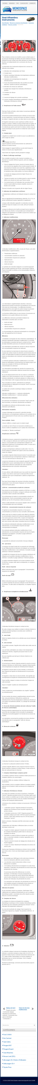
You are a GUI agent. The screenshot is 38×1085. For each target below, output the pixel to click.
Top (17, 3)
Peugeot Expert (8, 1049)
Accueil (5, 3)
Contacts (32, 3)
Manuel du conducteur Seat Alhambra (19, 22)
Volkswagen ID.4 (8, 1063)
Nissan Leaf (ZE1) (9, 1056)
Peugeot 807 (7, 1045)
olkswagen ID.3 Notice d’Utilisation (14, 1060)
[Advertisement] (19, 33)
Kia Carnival (7, 1038)
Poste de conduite (12, 24)
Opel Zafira (7, 1042)
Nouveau (11, 3)
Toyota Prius (7, 1067)
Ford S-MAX (7, 1034)
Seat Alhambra (5, 22)
